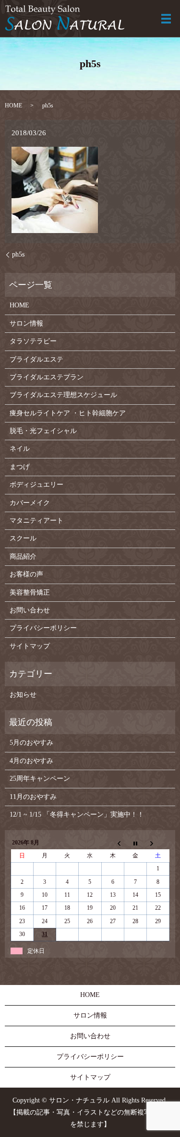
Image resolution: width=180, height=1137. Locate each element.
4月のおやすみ (31, 760)
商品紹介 (23, 556)
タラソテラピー (33, 341)
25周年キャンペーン (40, 778)
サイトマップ (30, 646)
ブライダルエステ (36, 359)
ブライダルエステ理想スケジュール (63, 395)
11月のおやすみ (33, 796)
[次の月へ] (157, 843)
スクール (23, 538)
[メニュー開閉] (166, 18)
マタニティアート (36, 520)
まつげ (20, 466)
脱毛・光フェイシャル (43, 430)
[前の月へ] (112, 843)
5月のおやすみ (31, 742)
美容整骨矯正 (30, 592)
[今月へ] (135, 843)
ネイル (20, 448)
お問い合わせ (30, 610)
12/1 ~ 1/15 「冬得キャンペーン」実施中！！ (77, 814)
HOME (13, 105)
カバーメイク (30, 502)
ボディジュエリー (36, 484)
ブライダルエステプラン (47, 377)
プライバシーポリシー (43, 628)
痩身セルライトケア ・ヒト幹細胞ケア (68, 413)
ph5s (18, 254)
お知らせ (23, 694)
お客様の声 (26, 574)
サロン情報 (26, 323)
